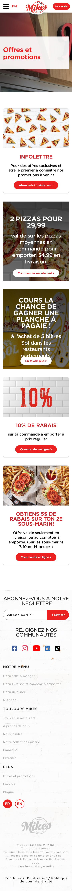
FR (7, 804)
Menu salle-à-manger (19, 676)
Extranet (9, 758)
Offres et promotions (19, 776)
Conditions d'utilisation (26, 878)
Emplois (9, 784)
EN (14, 6)
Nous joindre (12, 734)
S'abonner (58, 614)
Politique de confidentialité (44, 879)
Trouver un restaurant (19, 718)
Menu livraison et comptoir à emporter (32, 684)
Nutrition (9, 700)
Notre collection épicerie (21, 742)
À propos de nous (16, 726)
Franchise (10, 750)
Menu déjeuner (14, 692)
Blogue (8, 792)
